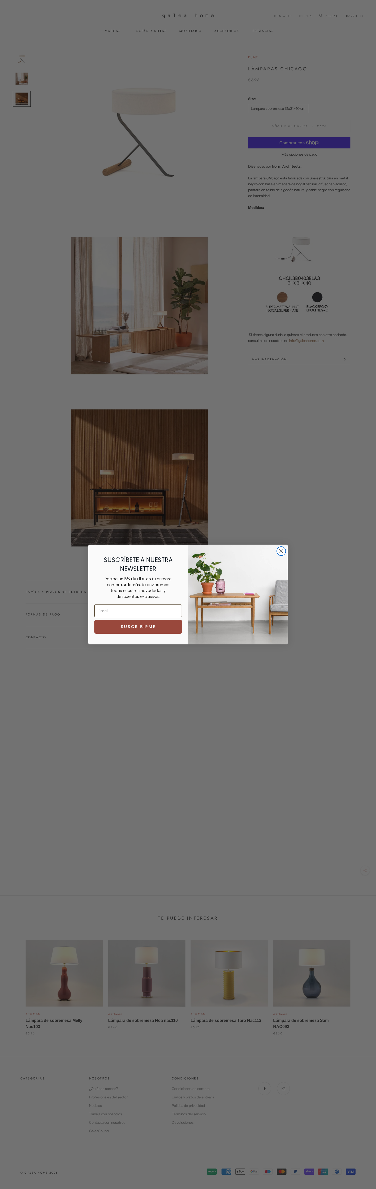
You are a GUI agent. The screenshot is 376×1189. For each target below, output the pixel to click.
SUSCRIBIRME (138, 627)
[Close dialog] (281, 551)
